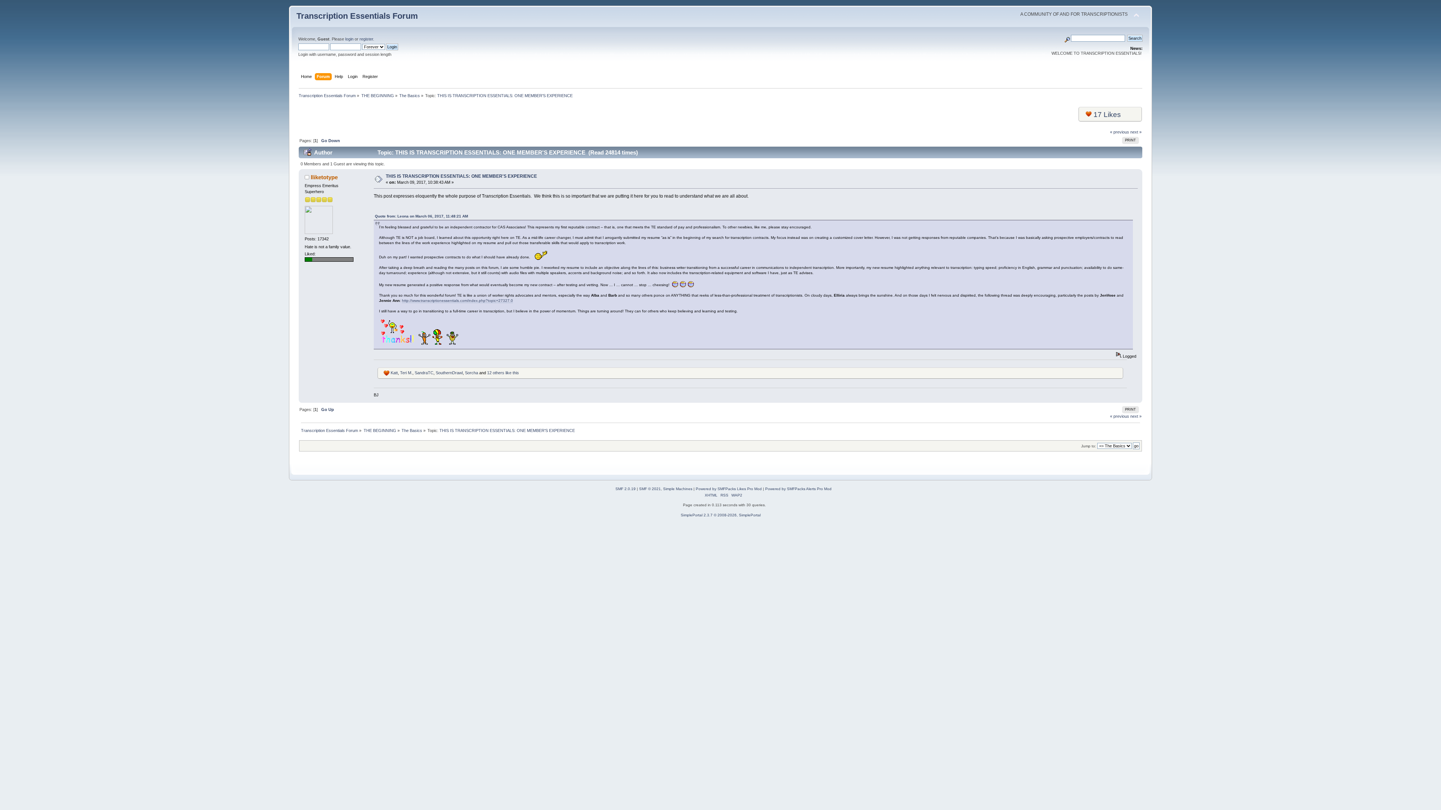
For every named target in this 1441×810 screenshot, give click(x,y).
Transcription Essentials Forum (357, 16)
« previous (1119, 132)
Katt (394, 372)
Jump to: (1088, 446)
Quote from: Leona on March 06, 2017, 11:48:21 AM (421, 216)
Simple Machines (677, 489)
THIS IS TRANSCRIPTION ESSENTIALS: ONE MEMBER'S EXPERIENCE (461, 176)
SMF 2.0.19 (625, 489)
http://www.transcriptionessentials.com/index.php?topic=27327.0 (457, 300)
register (366, 39)
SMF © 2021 (650, 489)
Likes (1107, 114)
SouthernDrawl (449, 372)
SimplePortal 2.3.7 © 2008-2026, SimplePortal (721, 515)
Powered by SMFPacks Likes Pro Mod (729, 489)
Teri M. (406, 372)
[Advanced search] (1067, 38)
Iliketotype (324, 177)
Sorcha (471, 372)
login (349, 39)
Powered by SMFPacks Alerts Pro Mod (798, 489)
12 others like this (503, 372)
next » (1136, 132)
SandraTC (424, 372)
